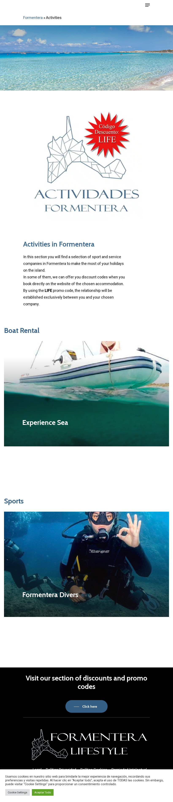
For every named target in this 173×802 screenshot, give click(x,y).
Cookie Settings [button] (17, 792)
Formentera (33, 17)
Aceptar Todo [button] (42, 792)
